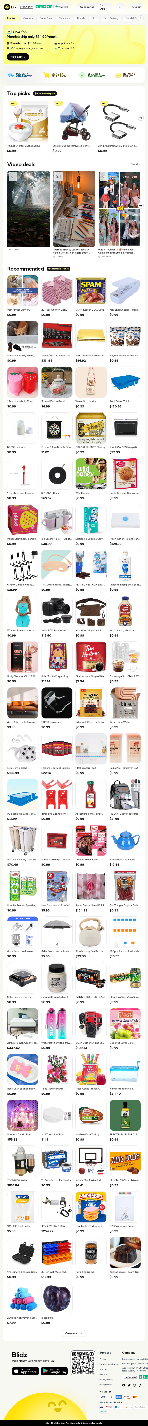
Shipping (103, 1369)
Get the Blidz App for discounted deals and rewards (74, 1423)
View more (71, 1333)
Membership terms (108, 1364)
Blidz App (103, 7)
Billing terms (105, 1384)
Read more (16, 56)
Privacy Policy (106, 1379)
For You (11, 18)
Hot (94, 18)
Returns (103, 1374)
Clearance (64, 18)
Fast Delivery (111, 18)
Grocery (28, 18)
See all (134, 164)
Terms (102, 1359)
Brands (81, 18)
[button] (28, 126)
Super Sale (46, 18)
